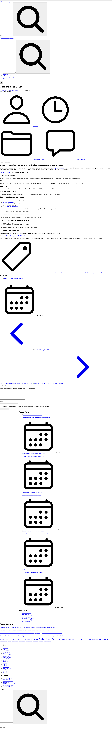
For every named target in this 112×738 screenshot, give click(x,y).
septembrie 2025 (7, 657)
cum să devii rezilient (52, 272)
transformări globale (47, 641)
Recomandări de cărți (27, 620)
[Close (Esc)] (0, 727)
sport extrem (41, 641)
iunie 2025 (5, 661)
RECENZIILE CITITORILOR (28, 618)
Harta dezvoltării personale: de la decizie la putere (17, 281)
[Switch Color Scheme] (1, 82)
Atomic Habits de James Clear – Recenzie (52, 633)
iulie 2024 (5, 672)
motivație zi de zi (88, 272)
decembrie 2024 (7, 668)
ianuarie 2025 (6, 667)
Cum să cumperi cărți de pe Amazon (32, 572)
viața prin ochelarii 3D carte (98, 272)
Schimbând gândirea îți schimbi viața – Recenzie (38, 630)
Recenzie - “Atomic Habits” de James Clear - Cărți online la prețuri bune (17, 636)
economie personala (3, 641)
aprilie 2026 (5, 649)
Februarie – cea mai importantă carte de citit (35, 534)
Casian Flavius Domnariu (49, 639)
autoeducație (4, 639)
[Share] (1, 727)
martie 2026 (6, 650)
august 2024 (6, 671)
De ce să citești (5, 172)
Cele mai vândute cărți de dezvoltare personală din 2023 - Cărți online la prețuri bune (20, 633)
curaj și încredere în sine (63, 272)
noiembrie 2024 (6, 669)
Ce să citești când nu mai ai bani (31, 495)
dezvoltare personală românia (76, 272)
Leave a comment (81, 159)
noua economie (35, 641)
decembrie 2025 (7, 655)
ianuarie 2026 (6, 653)
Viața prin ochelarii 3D (58, 168)
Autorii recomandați (26, 613)
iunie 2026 (5, 648)
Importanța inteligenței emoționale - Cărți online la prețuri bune (15, 627)
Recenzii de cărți (26, 617)
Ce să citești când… (26, 614)
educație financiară (13, 641)
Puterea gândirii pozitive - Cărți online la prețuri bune (12, 630)
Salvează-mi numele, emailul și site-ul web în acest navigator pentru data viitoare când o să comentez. (26, 406)
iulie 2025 (5, 660)
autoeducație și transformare (40, 272)
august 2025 (6, 659)
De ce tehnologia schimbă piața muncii (33, 456)
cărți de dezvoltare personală (68, 639)
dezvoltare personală (8, 202)
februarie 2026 (6, 652)
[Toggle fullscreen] (3, 727)
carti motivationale (33, 639)
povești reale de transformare (10, 206)
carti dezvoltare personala (19, 639)
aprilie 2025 (5, 664)
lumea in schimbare (29, 641)
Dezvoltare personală (38, 159)
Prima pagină (3, 90)
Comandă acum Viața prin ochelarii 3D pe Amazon (15, 236)
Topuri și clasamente (26, 621)
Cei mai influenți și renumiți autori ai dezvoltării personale (44, 627)
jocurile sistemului (22, 641)
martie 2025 (6, 665)
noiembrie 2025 (6, 656)
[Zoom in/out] (4, 727)
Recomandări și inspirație (13, 90)
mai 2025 (5, 663)
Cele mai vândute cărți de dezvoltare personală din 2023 (49, 636)
